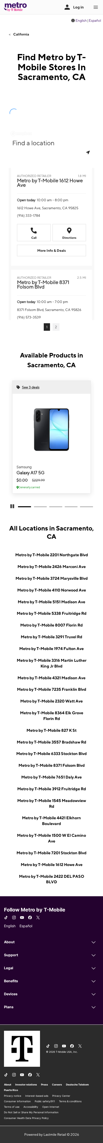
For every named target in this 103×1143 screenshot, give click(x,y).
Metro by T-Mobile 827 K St (51, 730)
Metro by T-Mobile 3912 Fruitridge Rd (51, 788)
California (20, 34)
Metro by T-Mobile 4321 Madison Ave (52, 678)
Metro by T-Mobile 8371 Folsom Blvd (51, 765)
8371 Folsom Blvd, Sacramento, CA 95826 (49, 310)
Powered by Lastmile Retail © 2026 (51, 1134)
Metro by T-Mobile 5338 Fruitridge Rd (51, 613)
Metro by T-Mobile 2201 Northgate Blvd (51, 554)
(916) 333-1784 (28, 216)
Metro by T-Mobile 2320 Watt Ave (51, 701)
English (81, 20)
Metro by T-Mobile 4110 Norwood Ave (51, 590)
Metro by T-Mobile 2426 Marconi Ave (52, 566)
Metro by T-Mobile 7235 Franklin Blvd (51, 689)
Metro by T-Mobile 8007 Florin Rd (51, 625)
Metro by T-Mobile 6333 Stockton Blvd (51, 753)
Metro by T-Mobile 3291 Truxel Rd (51, 636)
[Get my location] (88, 152)
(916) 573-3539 (29, 317)
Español (95, 20)
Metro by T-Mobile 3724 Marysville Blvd (52, 578)
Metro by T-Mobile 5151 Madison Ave (51, 602)
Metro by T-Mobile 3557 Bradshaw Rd (51, 742)
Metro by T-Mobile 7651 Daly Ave (51, 777)
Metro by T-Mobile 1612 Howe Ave (51, 864)
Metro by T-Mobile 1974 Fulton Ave (51, 648)
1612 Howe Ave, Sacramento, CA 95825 (47, 208)
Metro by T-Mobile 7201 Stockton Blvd (51, 852)
